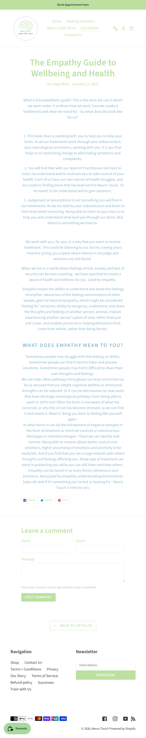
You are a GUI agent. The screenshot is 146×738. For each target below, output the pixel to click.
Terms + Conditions (25, 669)
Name (26, 541)
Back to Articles (75, 625)
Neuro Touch (100, 728)
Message (28, 559)
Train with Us (20, 689)
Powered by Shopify (122, 728)
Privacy (52, 669)
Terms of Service (45, 676)
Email (80, 541)
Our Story (18, 676)
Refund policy (21, 682)
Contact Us (33, 662)
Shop (14, 662)
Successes (46, 682)
